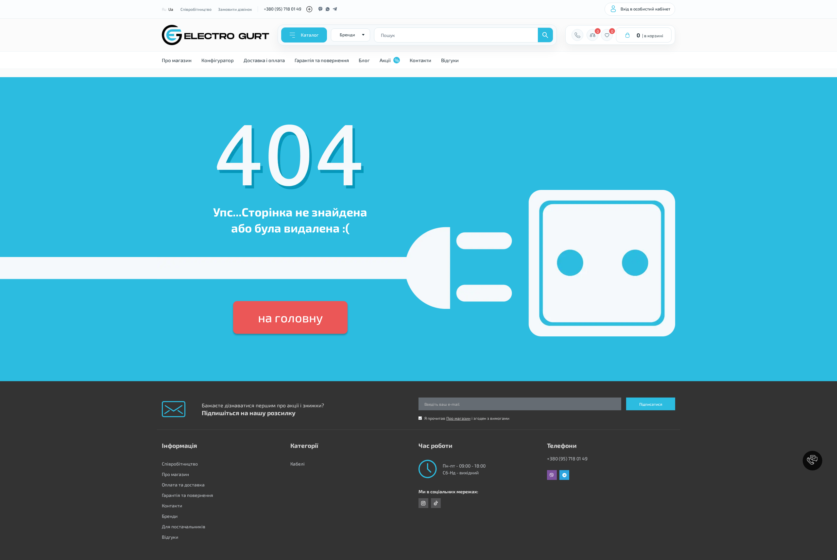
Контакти (420, 60)
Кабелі (297, 464)
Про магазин (177, 60)
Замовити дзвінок (235, 9)
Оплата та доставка (183, 484)
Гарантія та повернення (322, 60)
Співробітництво (196, 9)
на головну (290, 317)
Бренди (170, 516)
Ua (170, 9)
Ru (164, 9)
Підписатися (650, 404)
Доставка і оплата (264, 60)
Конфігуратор (217, 60)
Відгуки (450, 60)
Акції (389, 60)
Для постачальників (183, 526)
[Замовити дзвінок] (577, 35)
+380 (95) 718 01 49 (282, 8)
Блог (364, 60)
